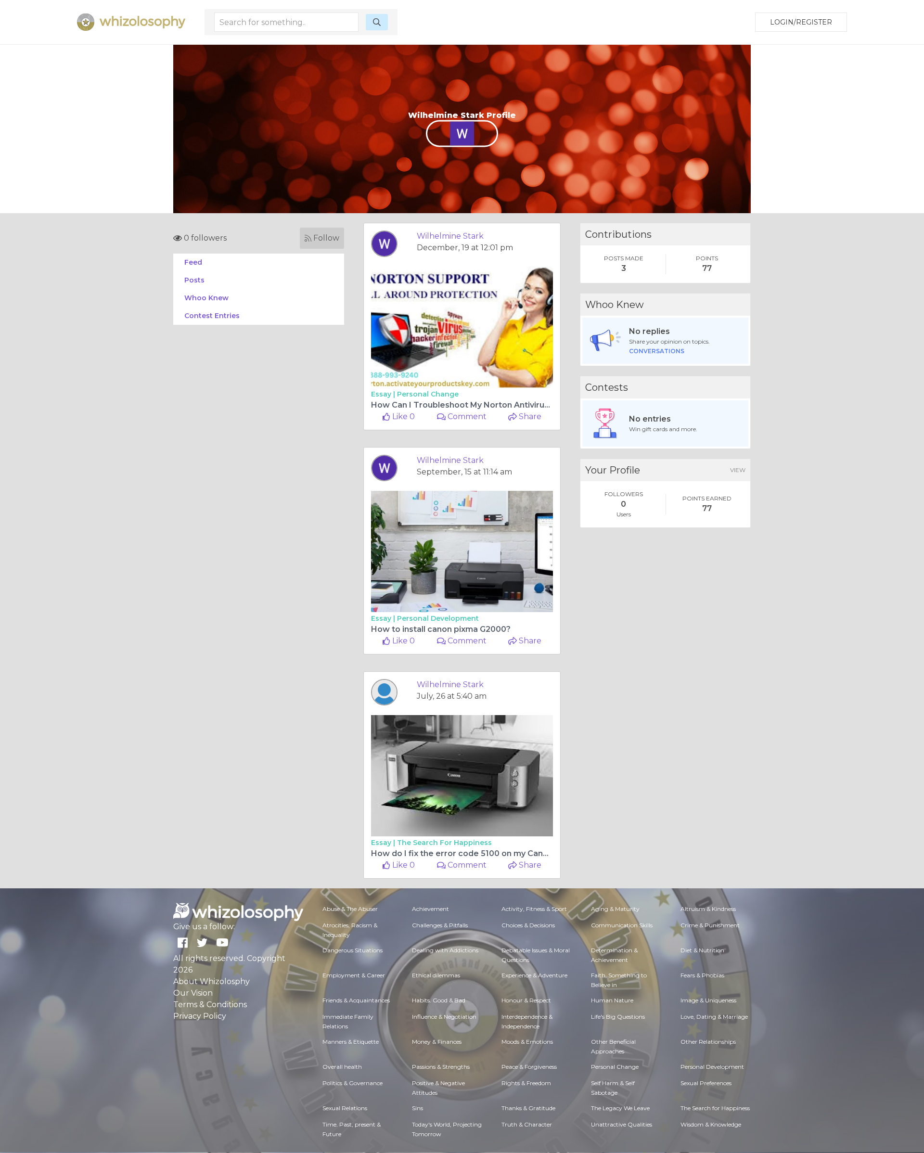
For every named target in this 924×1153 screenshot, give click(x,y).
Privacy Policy (199, 1016)
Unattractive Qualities (621, 1124)
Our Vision (193, 993)
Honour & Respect (526, 1000)
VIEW (737, 470)
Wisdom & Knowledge (710, 1124)
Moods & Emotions (527, 1041)
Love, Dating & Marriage (714, 1016)
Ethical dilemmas (436, 975)
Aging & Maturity (615, 908)
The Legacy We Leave (620, 1108)
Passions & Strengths (441, 1066)
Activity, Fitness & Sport (534, 908)
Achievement (430, 908)
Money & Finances (437, 1041)
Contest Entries (212, 315)
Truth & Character (526, 1124)
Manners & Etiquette (350, 1041)
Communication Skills (622, 925)
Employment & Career (353, 975)
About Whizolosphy (211, 981)
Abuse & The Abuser (350, 908)
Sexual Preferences (706, 1083)
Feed (193, 262)
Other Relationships (708, 1041)
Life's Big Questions (618, 1016)
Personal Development (438, 618)
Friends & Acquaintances (356, 1000)
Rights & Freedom (526, 1083)
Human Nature (612, 1000)
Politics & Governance (352, 1083)
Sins (417, 1108)
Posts (194, 280)
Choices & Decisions (528, 925)
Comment (466, 416)
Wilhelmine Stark (450, 236)
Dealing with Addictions (445, 950)
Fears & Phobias (702, 975)
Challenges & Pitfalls (440, 925)
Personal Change (428, 394)
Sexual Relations (344, 1108)
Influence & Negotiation (444, 1016)
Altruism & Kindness (708, 908)
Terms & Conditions (210, 1004)
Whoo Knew (206, 298)
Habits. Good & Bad (438, 1000)
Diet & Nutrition (702, 950)
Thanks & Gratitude (528, 1108)
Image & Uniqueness (708, 1000)
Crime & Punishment (710, 925)
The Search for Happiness (444, 842)
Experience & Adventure (534, 975)
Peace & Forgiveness (529, 1066)
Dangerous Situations (352, 950)
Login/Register (801, 22)
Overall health (342, 1066)
